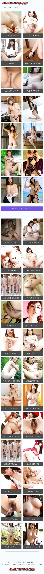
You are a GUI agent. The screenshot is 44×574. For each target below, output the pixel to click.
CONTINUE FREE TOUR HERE (22, 209)
